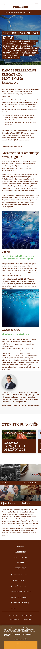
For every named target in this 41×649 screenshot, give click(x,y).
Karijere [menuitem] (20, 563)
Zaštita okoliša (8, 12)
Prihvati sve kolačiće (20, 647)
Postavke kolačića (20, 639)
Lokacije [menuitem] (13, 608)
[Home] (2, 12)
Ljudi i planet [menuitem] (20, 552)
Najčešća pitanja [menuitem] (13, 615)
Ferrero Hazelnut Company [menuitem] (21, 603)
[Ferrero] (20, 7)
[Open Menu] (37, 4)
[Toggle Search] (4, 4)
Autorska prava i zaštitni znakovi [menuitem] (21, 591)
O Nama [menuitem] (20, 547)
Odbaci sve (20, 643)
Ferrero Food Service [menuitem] (19, 580)
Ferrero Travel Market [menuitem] (19, 586)
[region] (20, 637)
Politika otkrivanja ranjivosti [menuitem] (19, 597)
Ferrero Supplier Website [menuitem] (20, 575)
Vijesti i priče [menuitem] (20, 568)
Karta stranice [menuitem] (27, 619)
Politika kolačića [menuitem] (14, 619)
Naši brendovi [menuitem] (20, 557)
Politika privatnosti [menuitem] (27, 615)
